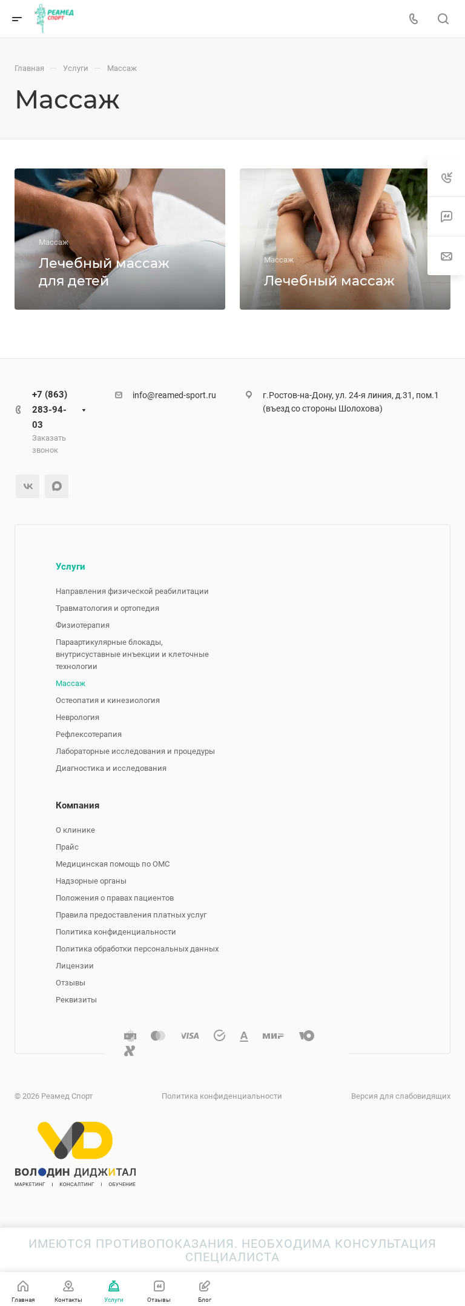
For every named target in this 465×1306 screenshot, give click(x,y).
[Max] (56, 486)
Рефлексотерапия (89, 734)
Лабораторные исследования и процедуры (135, 751)
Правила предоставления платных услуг (131, 914)
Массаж (70, 683)
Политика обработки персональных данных (137, 948)
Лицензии (75, 965)
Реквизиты (76, 999)
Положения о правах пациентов (115, 897)
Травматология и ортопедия (107, 608)
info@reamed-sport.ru (174, 395)
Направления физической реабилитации (132, 591)
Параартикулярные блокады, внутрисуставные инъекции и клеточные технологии (132, 654)
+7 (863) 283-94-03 (49, 409)
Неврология (77, 717)
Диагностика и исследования (111, 768)
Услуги (70, 566)
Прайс (67, 846)
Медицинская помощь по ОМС (113, 863)
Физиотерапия (83, 625)
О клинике (75, 830)
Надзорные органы (91, 880)
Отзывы (70, 982)
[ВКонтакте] (27, 486)
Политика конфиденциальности (116, 931)
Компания (77, 805)
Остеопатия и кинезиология (108, 700)
